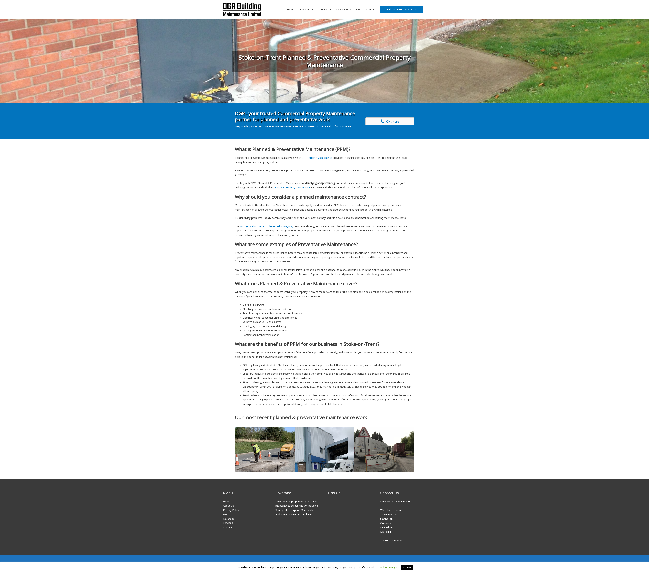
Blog (358, 9)
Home (290, 9)
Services (323, 9)
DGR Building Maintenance (317, 157)
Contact (370, 9)
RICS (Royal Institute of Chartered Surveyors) (266, 226)
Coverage (342, 9)
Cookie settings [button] (388, 567)
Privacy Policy (231, 510)
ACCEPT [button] (407, 567)
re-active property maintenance (292, 187)
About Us (304, 9)
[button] (389, 121)
